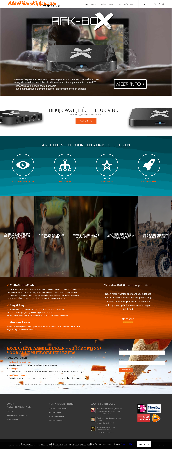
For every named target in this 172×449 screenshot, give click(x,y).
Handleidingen (55, 412)
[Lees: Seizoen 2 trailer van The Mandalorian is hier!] (93, 428)
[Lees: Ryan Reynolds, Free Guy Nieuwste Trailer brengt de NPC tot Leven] (93, 410)
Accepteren (144, 444)
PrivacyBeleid (12, 419)
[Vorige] (97, 296)
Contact (10, 411)
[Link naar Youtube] (163, 4)
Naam (121, 349)
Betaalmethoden (55, 420)
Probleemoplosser (56, 416)
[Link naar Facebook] (159, 4)
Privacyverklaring (128, 444)
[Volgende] (159, 296)
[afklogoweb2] (34, 4)
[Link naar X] (155, 4)
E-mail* (122, 359)
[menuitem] (85, 4)
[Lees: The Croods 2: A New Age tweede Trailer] (93, 419)
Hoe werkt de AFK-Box (58, 408)
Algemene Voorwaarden (17, 415)
